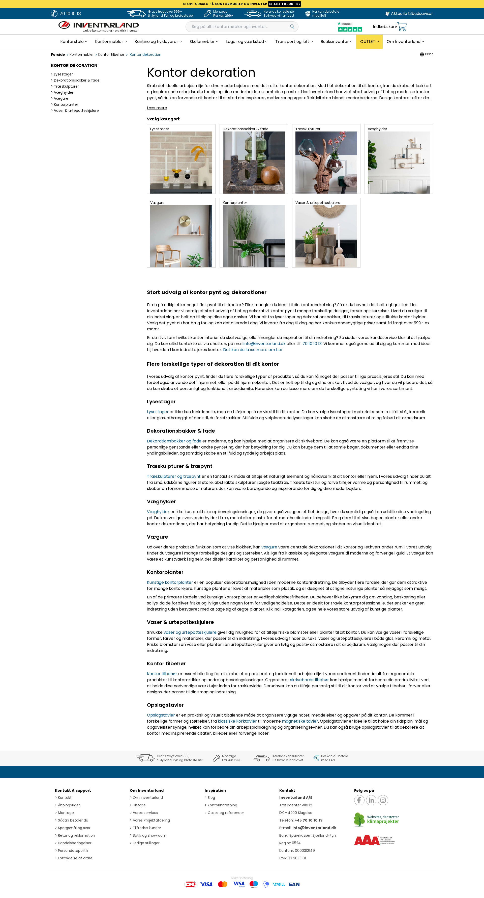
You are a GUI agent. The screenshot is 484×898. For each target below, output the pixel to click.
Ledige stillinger (145, 843)
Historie (138, 805)
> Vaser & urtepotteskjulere (75, 110)
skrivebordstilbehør (309, 680)
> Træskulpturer (65, 86)
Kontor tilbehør (162, 674)
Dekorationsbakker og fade (174, 441)
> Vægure (59, 98)
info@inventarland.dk (265, 344)
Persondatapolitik (71, 850)
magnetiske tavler (300, 721)
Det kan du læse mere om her (253, 350)
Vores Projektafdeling (150, 820)
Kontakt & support (73, 790)
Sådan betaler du (71, 820)
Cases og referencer (224, 812)
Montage (64, 812)
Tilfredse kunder (145, 827)
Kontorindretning (221, 805)
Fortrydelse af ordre (74, 858)
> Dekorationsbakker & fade (75, 80)
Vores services (144, 812)
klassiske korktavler (237, 721)
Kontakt (63, 797)
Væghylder (158, 512)
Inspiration (215, 790)
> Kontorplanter (64, 104)
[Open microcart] (402, 27)
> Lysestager (62, 74)
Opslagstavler (161, 715)
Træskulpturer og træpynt (174, 476)
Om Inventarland (147, 790)
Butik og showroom (148, 835)
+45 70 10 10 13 (308, 820)
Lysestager (158, 412)
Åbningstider (67, 805)
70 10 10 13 (312, 344)
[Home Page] (98, 26)
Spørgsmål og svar (72, 827)
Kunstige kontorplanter (170, 582)
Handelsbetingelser (73, 843)
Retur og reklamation (75, 835)
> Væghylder (62, 92)
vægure (269, 547)
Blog (210, 797)
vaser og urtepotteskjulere (190, 632)
